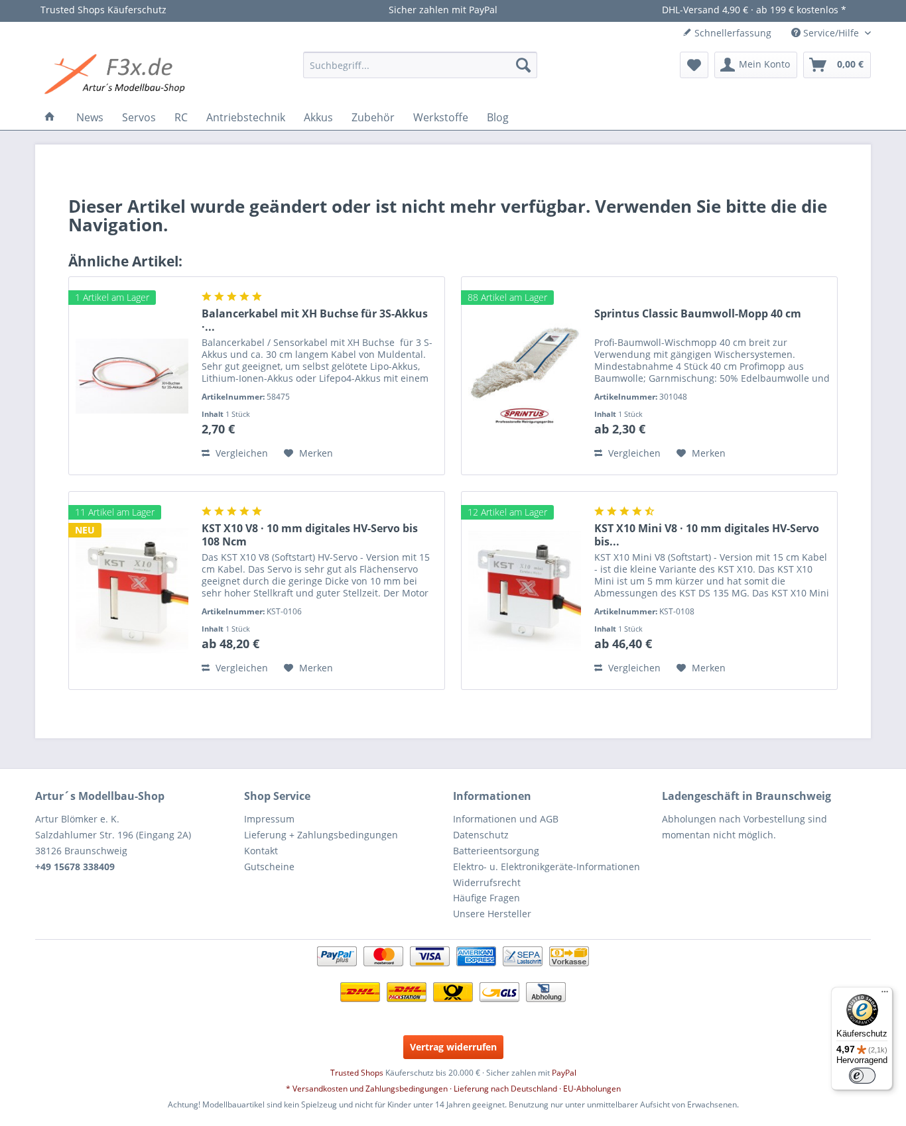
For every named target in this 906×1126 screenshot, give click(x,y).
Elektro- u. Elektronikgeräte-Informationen (546, 866)
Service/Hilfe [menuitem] (831, 33)
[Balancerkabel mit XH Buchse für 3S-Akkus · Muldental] (132, 375)
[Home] (49, 117)
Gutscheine (269, 866)
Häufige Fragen (486, 897)
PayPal (564, 1072)
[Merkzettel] (694, 65)
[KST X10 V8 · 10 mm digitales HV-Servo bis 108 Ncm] (132, 590)
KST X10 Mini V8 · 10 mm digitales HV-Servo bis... (706, 535)
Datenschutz (481, 834)
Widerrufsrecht (487, 882)
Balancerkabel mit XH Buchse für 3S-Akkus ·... (315, 320)
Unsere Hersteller (492, 913)
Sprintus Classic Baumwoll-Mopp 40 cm (697, 314)
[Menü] (885, 995)
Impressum (269, 819)
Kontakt (261, 850)
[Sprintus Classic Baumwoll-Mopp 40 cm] (524, 375)
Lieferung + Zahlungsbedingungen (321, 834)
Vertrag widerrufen (453, 1047)
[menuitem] (420, 65)
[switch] (862, 1076)
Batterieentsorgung (496, 850)
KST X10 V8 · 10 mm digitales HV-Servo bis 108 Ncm (310, 535)
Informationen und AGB (505, 819)
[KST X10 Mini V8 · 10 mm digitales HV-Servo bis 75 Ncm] (524, 590)
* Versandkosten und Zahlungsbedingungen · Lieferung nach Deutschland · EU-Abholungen (453, 1088)
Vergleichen (240, 453)
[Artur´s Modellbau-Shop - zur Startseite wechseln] (117, 75)
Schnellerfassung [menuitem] (731, 33)
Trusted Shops (356, 1072)
